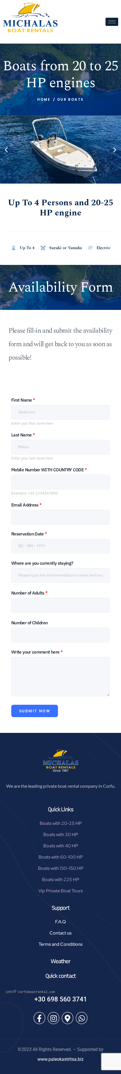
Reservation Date (29, 534)
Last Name (23, 435)
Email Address (26, 505)
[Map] (67, 1018)
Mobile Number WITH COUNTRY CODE (49, 469)
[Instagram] (53, 1018)
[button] (6, 149)
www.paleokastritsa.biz (60, 1059)
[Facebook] (39, 1018)
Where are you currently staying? (42, 563)
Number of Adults (29, 593)
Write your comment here (36, 652)
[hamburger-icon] (112, 22)
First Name (23, 400)
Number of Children (29, 622)
